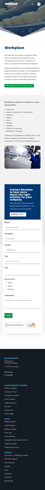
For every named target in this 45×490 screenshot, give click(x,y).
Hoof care (8, 433)
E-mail (8, 245)
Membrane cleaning (11, 395)
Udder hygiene (9, 425)
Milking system (10, 422)
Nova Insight (9, 414)
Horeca (11, 289)
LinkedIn (9, 375)
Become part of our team (19, 86)
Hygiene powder (10, 444)
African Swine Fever (11, 447)
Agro (10, 286)
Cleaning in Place (10, 392)
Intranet (10, 372)
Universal (7, 477)
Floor (6, 470)
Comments (9, 295)
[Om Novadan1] (22, 168)
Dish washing (9, 462)
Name (7, 222)
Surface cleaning (10, 388)
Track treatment (10, 403)
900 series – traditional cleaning (16, 455)
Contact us (17, 214)
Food (10, 283)
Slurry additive (9, 436)
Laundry (7, 466)
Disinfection (8, 410)
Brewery (7, 406)
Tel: (6, 256)
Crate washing (9, 399)
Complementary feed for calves (16, 440)
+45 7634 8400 (12, 367)
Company (9, 233)
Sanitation (8, 473)
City (6, 267)
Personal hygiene (10, 459)
